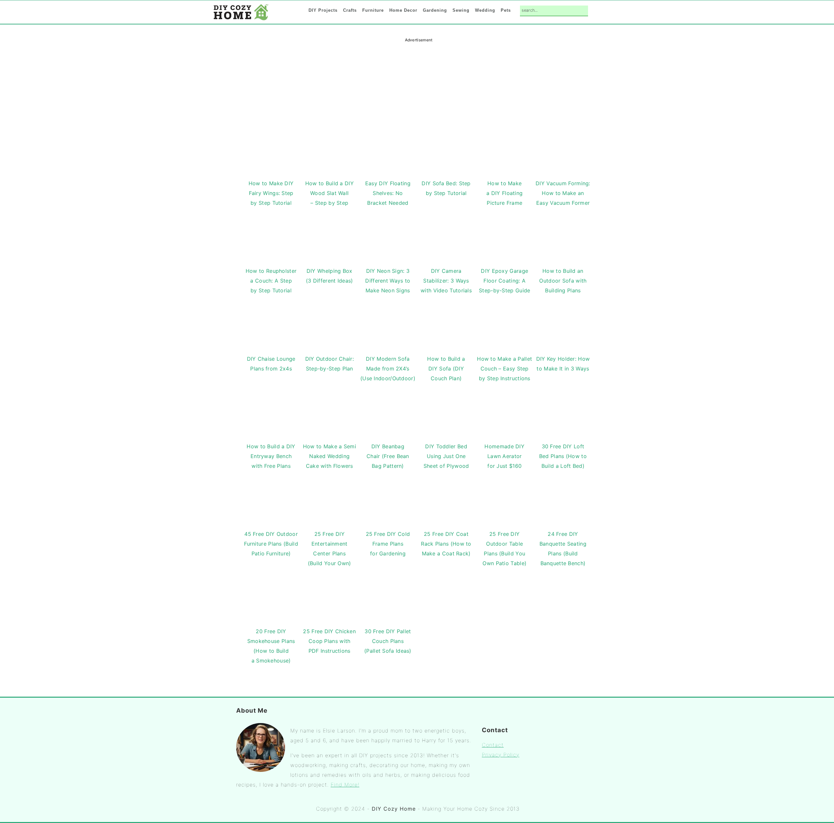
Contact (493, 745)
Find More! (345, 784)
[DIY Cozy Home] (241, 20)
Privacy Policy (500, 754)
